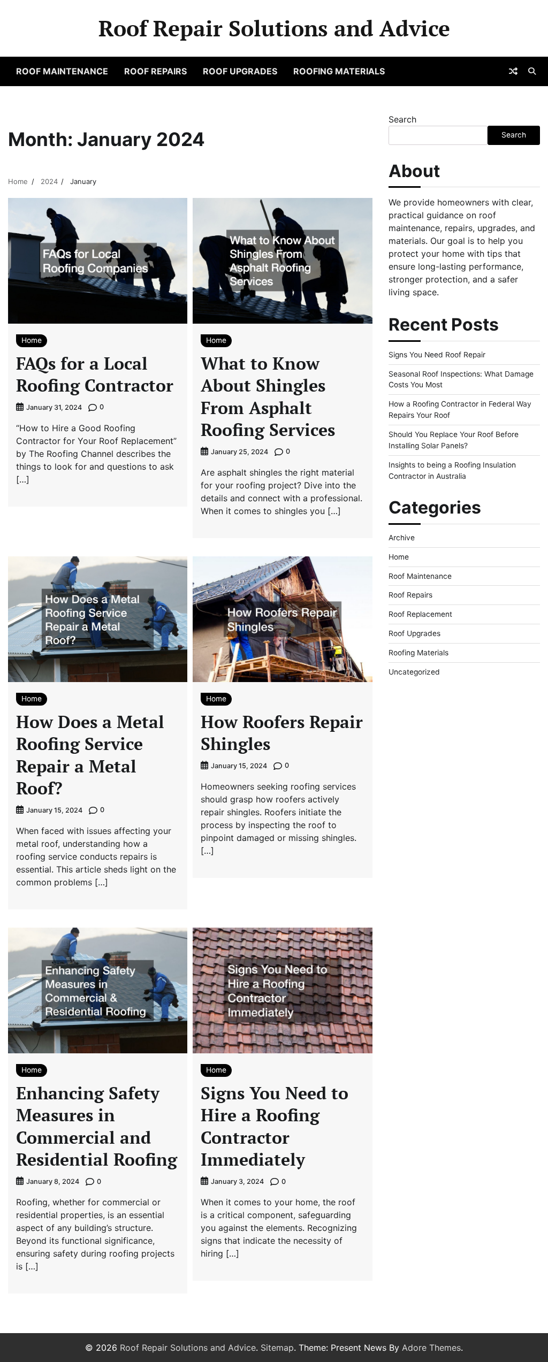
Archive (402, 537)
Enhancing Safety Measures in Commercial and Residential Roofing (96, 1126)
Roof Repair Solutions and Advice (274, 28)
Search (402, 119)
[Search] (532, 71)
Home (31, 340)
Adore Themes (431, 1347)
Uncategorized (414, 672)
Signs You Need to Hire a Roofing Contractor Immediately (274, 1126)
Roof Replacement (420, 614)
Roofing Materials (339, 71)
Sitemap (277, 1347)
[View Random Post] (513, 71)
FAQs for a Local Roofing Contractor (94, 374)
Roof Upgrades (240, 71)
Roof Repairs (155, 71)
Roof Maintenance (62, 71)
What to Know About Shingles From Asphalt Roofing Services (268, 396)
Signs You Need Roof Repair (437, 354)
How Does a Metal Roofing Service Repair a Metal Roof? (90, 755)
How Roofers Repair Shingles (282, 732)
